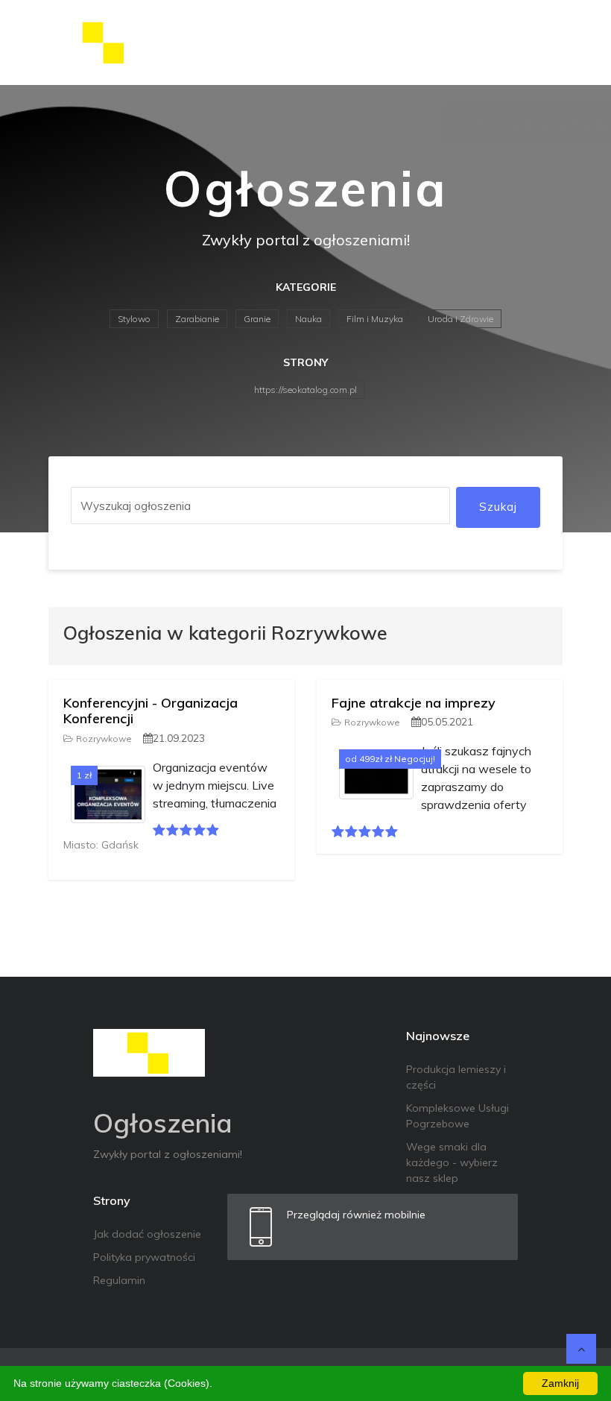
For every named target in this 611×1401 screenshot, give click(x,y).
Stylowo (134, 318)
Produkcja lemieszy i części (456, 1077)
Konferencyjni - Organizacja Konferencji (150, 711)
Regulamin (119, 1280)
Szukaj (498, 507)
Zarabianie (197, 318)
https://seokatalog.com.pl (305, 389)
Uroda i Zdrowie (460, 318)
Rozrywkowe (104, 738)
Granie (257, 318)
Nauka (308, 318)
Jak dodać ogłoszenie (147, 1234)
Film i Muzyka (374, 318)
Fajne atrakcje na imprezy (414, 702)
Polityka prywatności (144, 1257)
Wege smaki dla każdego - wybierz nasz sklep (452, 1162)
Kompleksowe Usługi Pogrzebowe (457, 1115)
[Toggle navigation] (542, 42)
